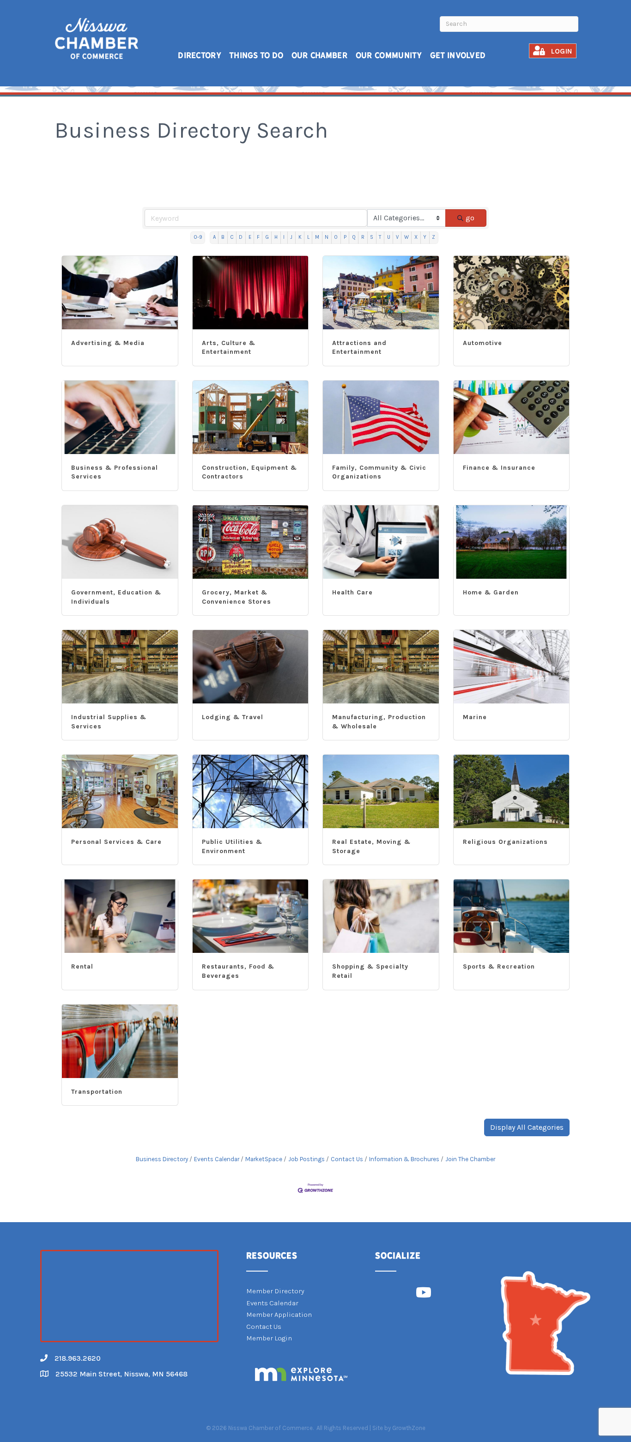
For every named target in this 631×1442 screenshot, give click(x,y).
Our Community (389, 55)
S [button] (371, 237)
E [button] (250, 237)
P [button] (345, 237)
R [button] (362, 237)
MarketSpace (263, 1159)
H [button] (276, 237)
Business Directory (162, 1159)
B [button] (222, 237)
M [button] (317, 237)
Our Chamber (319, 55)
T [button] (380, 237)
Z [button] (433, 237)
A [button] (214, 237)
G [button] (267, 237)
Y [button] (424, 237)
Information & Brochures (404, 1159)
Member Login (269, 1338)
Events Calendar (216, 1159)
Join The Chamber (470, 1159)
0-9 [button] (198, 237)
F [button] (258, 237)
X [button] (416, 237)
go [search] (470, 217)
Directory (199, 55)
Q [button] (354, 237)
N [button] (326, 237)
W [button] (406, 237)
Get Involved (458, 55)
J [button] (291, 237)
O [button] (336, 237)
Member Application (279, 1314)
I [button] (284, 237)
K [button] (300, 237)
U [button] (388, 237)
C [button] (231, 237)
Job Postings (306, 1159)
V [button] (397, 237)
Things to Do (256, 55)
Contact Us (347, 1159)
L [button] (308, 237)
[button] (527, 1127)
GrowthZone (408, 1427)
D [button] (241, 237)
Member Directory (275, 1291)
